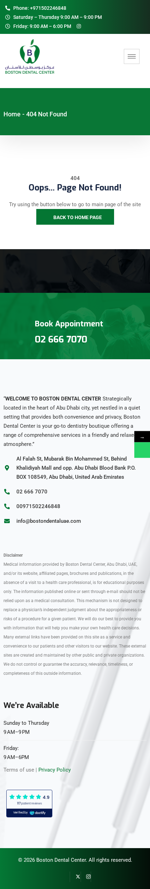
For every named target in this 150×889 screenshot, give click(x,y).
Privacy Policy (54, 770)
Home (12, 114)
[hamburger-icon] (132, 56)
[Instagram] (86, 877)
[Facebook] (65, 877)
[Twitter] (75, 877)
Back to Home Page (77, 217)
